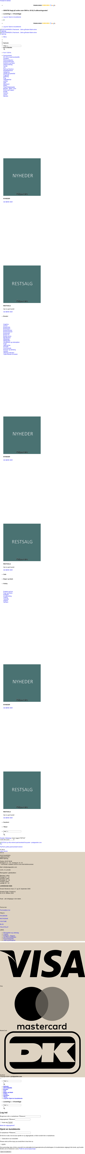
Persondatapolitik (8, 938)
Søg (4, 45)
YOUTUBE (3, 921)
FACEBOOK (3, 915)
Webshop (8, 838)
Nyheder (6, 43)
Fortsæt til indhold (5, 0)
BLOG (2, 924)
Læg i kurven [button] (4, 851)
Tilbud (5, 827)
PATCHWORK (7, 47)
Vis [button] (1, 844)
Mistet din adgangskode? (7, 1125)
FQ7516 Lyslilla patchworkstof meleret (11, 847)
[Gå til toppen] (0, 1078)
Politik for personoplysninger (27, 1149)
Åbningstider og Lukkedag (11, 932)
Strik (4, 574)
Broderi (5, 316)
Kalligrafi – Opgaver (9, 935)
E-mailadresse (7, 1132)
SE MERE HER (8, 202)
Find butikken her (5, 910)
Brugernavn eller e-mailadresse (12, 1116)
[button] (44, 5)
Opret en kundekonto (6, 1151)
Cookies (5, 934)
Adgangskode (7, 1119)
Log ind (10, 1122)
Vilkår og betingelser (9, 940)
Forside (2, 838)
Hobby (5, 583)
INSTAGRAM (4, 918)
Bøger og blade (8, 579)
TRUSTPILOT (4, 927)
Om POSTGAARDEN (9, 937)
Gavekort (6, 822)
